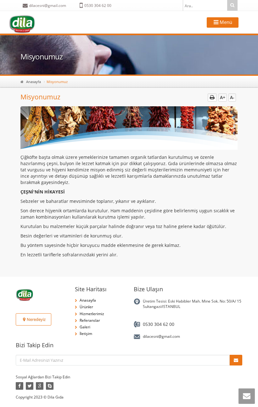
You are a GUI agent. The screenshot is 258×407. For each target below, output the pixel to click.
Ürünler (86, 306)
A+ (222, 97)
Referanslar (90, 320)
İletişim (86, 333)
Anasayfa (33, 81)
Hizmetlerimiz (92, 313)
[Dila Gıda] (22, 24)
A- (232, 97)
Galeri (85, 327)
